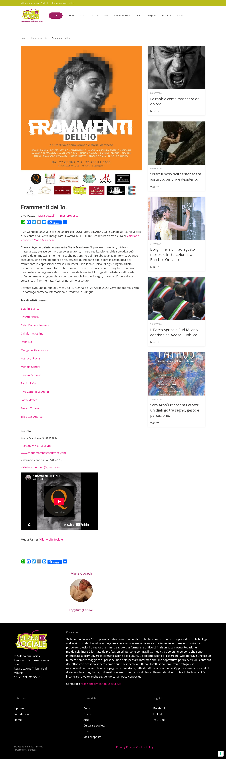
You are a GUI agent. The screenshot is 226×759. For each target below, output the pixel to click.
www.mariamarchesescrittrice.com (43, 453)
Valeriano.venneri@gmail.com (40, 467)
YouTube (159, 720)
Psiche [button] (95, 15)
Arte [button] (106, 15)
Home (71, 15)
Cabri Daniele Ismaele (35, 325)
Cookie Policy (144, 747)
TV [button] (56, 15)
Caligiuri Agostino (32, 333)
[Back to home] (32, 15)
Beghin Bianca (30, 308)
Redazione (166, 15)
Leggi (153, 111)
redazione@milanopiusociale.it (101, 684)
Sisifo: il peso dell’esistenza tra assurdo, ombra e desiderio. (175, 176)
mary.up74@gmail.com (36, 445)
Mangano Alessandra (34, 350)
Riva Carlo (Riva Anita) (35, 392)
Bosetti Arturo (30, 317)
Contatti (181, 15)
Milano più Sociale (51, 539)
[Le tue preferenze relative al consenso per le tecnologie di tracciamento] (221, 754)
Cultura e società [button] (122, 15)
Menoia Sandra (30, 367)
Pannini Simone (31, 375)
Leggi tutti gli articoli (81, 610)
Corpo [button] (83, 15)
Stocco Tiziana (30, 408)
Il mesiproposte (68, 215)
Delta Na (26, 342)
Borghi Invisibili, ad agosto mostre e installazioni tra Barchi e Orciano (172, 254)
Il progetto (151, 15)
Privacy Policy (125, 747)
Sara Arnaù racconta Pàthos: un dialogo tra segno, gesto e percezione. (174, 410)
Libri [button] (138, 15)
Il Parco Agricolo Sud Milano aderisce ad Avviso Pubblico (174, 332)
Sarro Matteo (29, 400)
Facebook (159, 708)
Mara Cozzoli (46, 215)
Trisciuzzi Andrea (32, 416)
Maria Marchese (44, 240)
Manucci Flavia (30, 358)
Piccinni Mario (30, 383)
